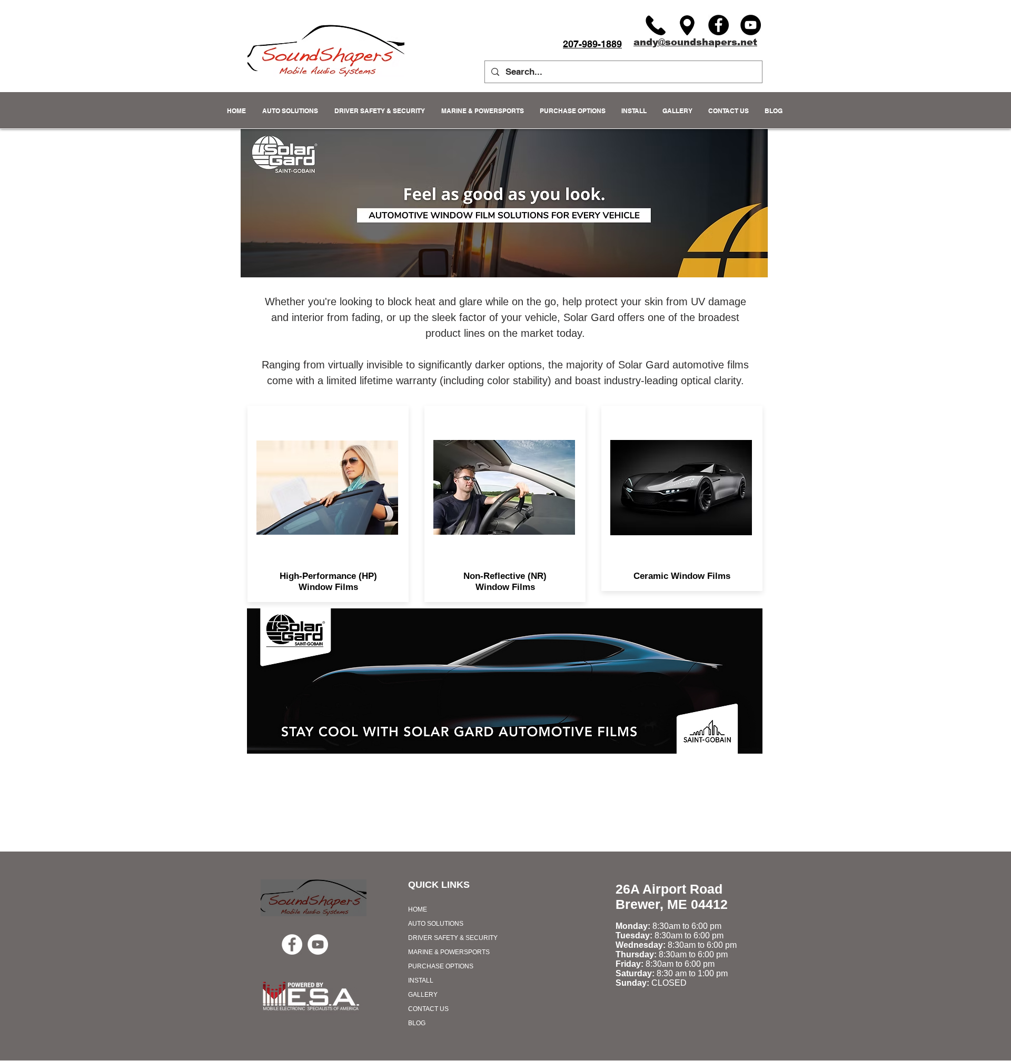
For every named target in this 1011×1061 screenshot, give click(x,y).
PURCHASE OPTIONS (440, 966)
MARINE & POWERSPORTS (449, 952)
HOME (417, 909)
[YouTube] (750, 25)
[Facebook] (718, 25)
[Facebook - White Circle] (292, 944)
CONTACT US (428, 1009)
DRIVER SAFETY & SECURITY (453, 938)
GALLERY (423, 994)
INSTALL (420, 980)
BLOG (416, 1023)
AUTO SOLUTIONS (435, 923)
